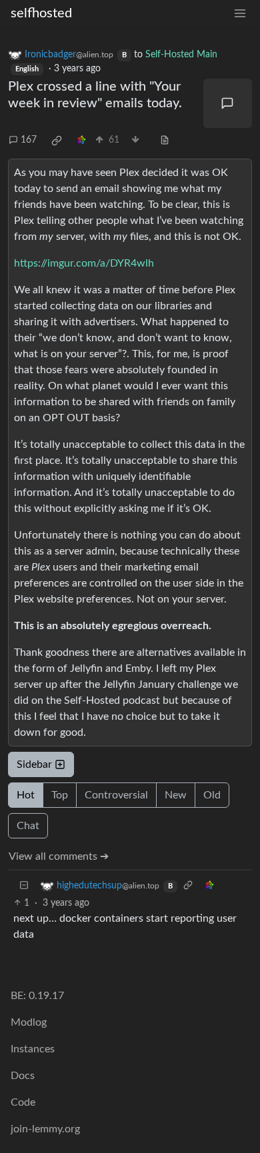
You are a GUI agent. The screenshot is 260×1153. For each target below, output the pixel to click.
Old (212, 795)
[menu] (240, 13)
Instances (33, 1049)
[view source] (164, 140)
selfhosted (41, 13)
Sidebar (34, 764)
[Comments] (228, 103)
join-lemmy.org (45, 1129)
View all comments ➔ (59, 856)
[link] (57, 140)
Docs (23, 1075)
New (176, 795)
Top (59, 795)
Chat (28, 825)
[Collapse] (24, 886)
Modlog (29, 1022)
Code (23, 1102)
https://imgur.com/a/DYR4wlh (84, 263)
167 (29, 140)
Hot (26, 795)
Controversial (116, 795)
